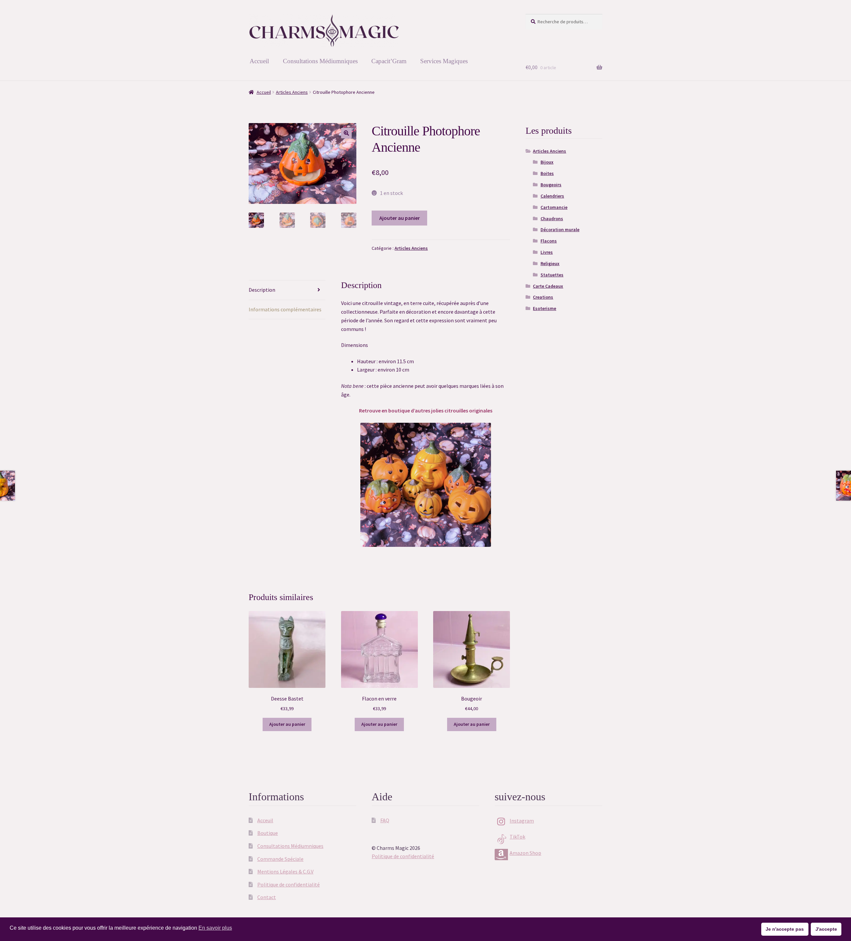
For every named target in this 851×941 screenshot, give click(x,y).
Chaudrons (552, 219)
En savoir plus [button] (215, 928)
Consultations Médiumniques (320, 61)
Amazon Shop (525, 853)
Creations (543, 297)
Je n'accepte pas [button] (785, 929)
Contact (266, 897)
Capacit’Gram (389, 61)
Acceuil (265, 820)
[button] (346, 133)
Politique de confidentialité (288, 884)
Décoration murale (560, 230)
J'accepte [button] (826, 929)
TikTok (517, 836)
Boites (547, 173)
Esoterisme (544, 308)
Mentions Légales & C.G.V (285, 871)
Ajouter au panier (399, 218)
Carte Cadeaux (548, 286)
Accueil (259, 61)
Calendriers (552, 196)
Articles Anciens (292, 92)
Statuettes (552, 275)
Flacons (549, 241)
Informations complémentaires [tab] (285, 309)
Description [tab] (262, 289)
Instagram (522, 820)
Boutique (267, 833)
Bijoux (547, 162)
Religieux (550, 263)
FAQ (384, 820)
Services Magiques (444, 61)
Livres (547, 252)
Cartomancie (554, 207)
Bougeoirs (551, 185)
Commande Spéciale (280, 859)
